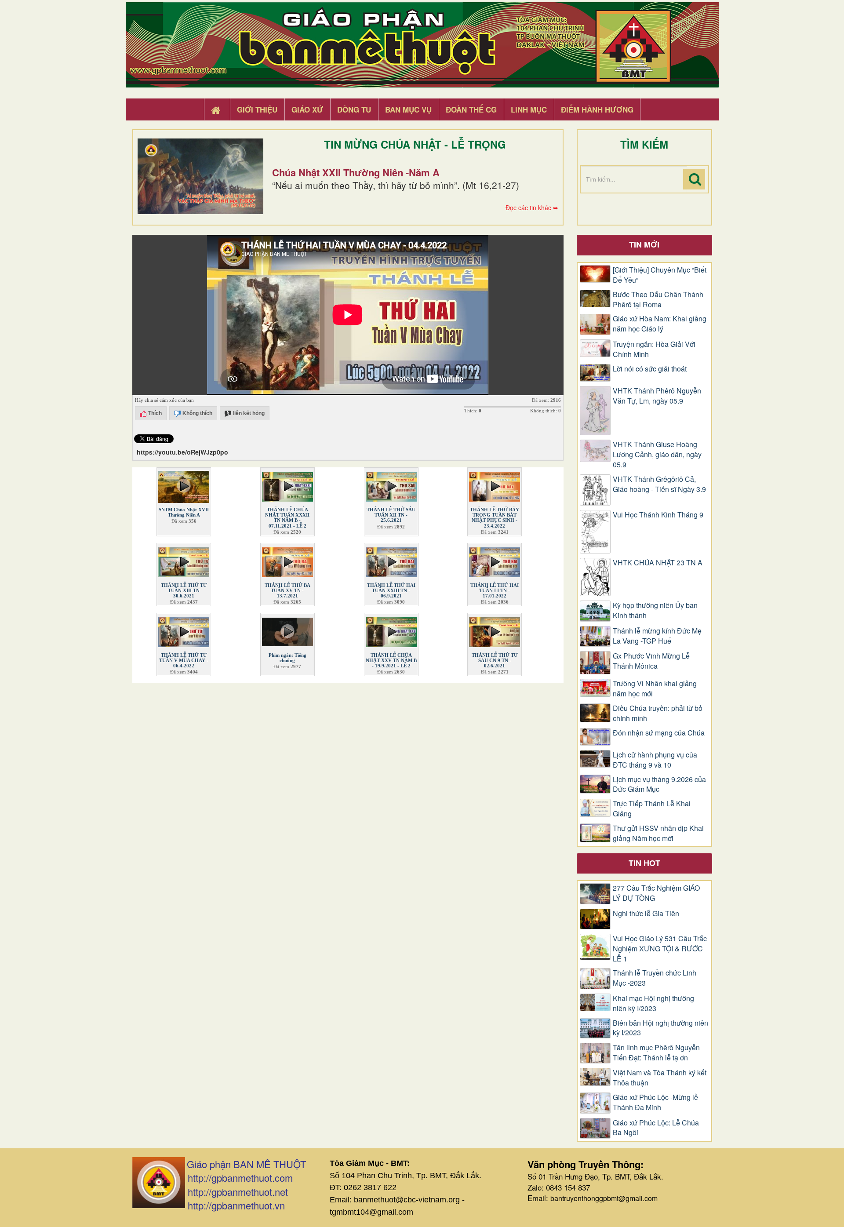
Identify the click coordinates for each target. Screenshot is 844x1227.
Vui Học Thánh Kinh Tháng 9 (658, 515)
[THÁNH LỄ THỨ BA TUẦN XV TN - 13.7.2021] (287, 560)
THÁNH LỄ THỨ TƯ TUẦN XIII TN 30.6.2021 (184, 590)
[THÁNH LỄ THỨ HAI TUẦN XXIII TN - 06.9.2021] (391, 560)
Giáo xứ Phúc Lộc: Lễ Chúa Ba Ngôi (656, 1128)
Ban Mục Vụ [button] (408, 109)
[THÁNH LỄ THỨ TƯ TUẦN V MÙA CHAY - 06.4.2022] (183, 630)
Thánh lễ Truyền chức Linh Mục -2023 (654, 978)
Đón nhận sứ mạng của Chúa (659, 733)
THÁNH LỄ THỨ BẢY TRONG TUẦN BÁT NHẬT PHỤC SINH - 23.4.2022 (494, 517)
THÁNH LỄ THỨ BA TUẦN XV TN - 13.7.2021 (287, 590)
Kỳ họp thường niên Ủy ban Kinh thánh (655, 610)
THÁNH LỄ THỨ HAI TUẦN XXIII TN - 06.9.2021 (391, 590)
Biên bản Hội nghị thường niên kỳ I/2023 (660, 1028)
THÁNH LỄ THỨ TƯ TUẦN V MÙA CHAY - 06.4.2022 (183, 660)
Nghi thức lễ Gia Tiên (646, 913)
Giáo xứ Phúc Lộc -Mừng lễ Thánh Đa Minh (655, 1102)
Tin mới (644, 244)
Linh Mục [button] (529, 109)
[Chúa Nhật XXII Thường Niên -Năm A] (200, 176)
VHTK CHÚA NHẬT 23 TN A (657, 563)
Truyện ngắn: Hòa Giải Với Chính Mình (654, 349)
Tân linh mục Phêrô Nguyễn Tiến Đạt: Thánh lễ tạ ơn (656, 1053)
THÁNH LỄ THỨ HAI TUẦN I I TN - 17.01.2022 (494, 590)
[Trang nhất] (216, 109)
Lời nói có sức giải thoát (650, 369)
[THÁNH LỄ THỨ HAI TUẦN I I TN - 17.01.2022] (494, 560)
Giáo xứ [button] (307, 109)
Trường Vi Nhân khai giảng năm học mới (655, 689)
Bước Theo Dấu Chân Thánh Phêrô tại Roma (658, 299)
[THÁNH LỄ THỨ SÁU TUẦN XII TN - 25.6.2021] (391, 485)
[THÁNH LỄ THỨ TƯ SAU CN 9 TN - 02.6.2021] (494, 630)
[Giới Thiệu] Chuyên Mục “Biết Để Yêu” (659, 275)
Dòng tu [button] (354, 109)
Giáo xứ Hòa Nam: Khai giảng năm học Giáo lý (659, 324)
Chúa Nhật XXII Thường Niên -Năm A (356, 172)
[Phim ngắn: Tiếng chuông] (287, 630)
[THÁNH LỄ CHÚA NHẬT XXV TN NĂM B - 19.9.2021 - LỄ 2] (391, 630)
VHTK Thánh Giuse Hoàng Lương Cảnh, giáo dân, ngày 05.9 (657, 455)
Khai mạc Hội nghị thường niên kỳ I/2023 (653, 1003)
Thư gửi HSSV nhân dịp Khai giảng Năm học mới (658, 833)
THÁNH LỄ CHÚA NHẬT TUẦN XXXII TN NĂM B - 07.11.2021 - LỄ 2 (287, 517)
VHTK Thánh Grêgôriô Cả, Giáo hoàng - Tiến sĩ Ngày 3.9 (659, 484)
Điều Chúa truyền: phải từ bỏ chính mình (657, 713)
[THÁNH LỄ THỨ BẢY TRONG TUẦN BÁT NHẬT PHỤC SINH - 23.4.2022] (494, 485)
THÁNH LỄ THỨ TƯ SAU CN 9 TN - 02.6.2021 (495, 660)
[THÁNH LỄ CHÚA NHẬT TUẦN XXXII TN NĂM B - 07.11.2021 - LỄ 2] (287, 485)
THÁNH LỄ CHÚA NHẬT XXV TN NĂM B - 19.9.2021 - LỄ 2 (391, 660)
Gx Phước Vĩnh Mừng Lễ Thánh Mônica (651, 661)
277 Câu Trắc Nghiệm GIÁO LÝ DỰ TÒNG (656, 893)
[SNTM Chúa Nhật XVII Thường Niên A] (183, 485)
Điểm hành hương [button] (597, 109)
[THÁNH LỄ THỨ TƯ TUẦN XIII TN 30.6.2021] (183, 560)
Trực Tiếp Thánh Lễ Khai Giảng (652, 809)
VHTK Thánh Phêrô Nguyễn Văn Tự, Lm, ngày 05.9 (657, 396)
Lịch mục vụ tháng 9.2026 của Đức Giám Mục (659, 784)
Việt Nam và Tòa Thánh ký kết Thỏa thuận (659, 1078)
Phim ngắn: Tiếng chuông (287, 657)
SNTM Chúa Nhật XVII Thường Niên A (184, 512)
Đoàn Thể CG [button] (471, 109)
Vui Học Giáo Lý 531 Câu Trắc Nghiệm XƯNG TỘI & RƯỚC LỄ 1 (660, 949)
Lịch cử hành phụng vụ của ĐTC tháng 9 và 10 (655, 760)
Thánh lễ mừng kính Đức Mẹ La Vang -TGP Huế (657, 636)
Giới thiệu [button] (257, 109)
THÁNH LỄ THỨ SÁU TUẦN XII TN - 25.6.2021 (391, 515)
